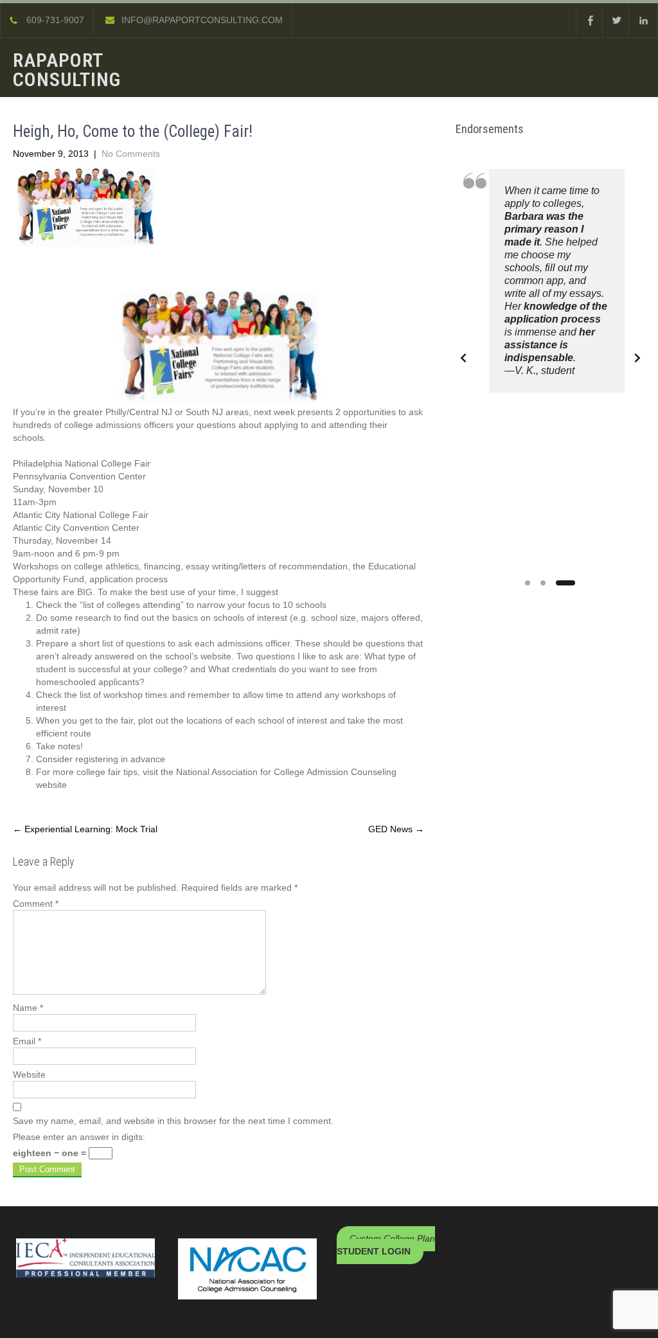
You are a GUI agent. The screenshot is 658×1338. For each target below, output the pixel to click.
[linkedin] (643, 20)
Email (27, 1041)
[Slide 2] (543, 583)
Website (29, 1074)
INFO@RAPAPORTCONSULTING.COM (202, 20)
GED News (396, 829)
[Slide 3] (565, 583)
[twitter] (616, 20)
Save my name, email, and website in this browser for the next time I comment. (173, 1121)
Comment (35, 903)
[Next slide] (637, 358)
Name (28, 1008)
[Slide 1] (527, 583)
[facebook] (590, 20)
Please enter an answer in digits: (79, 1137)
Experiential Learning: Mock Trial (85, 829)
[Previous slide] (463, 358)
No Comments (131, 153)
